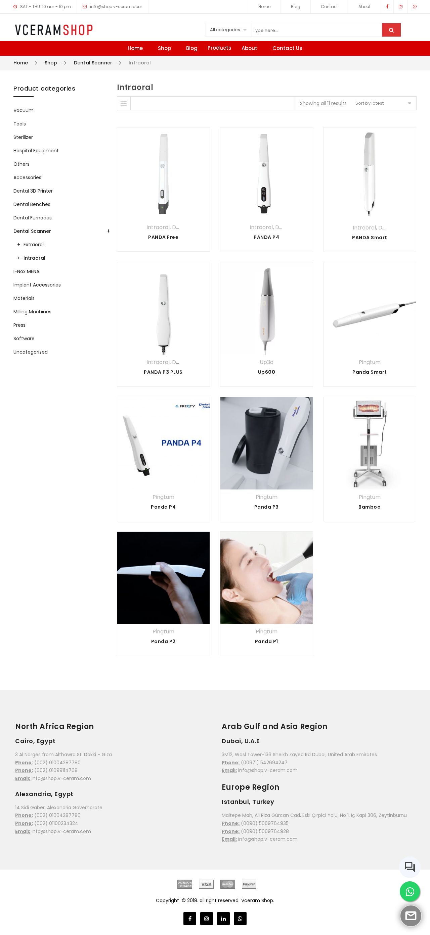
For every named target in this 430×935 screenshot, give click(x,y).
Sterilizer (23, 137)
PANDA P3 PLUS (163, 372)
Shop (164, 48)
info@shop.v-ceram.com (116, 6)
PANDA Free (163, 237)
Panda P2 (163, 641)
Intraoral (158, 227)
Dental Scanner (93, 62)
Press (19, 325)
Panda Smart (369, 372)
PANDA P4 (266, 237)
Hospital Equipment (36, 150)
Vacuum (23, 110)
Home (264, 6)
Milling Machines (32, 311)
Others (21, 164)
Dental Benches (31, 204)
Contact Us (287, 48)
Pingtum (370, 362)
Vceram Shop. (257, 900)
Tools (19, 123)
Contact (329, 6)
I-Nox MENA (26, 271)
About (364, 6)
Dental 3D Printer (33, 191)
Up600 (266, 372)
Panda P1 (266, 641)
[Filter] (124, 103)
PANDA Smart (369, 237)
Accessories (27, 177)
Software (24, 338)
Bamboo (369, 507)
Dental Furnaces (32, 217)
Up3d (266, 362)
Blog (295, 6)
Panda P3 (266, 507)
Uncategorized (30, 352)
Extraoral (34, 244)
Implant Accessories (37, 284)
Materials (24, 298)
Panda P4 (163, 507)
